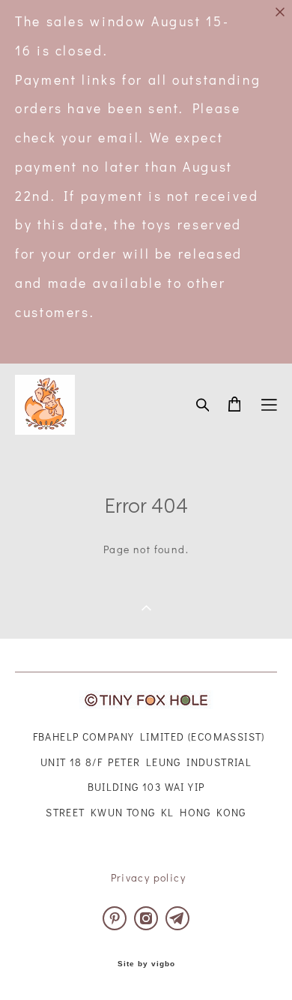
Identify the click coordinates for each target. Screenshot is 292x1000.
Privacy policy (148, 877)
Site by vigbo (146, 964)
